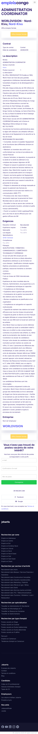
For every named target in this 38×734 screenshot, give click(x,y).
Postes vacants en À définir (10, 632)
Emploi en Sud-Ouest (8, 559)
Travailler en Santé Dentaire (10, 614)
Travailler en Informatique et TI (11, 609)
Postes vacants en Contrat (10, 624)
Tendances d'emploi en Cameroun (12, 641)
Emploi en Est (6, 543)
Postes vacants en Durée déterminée (13, 630)
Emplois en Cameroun (8, 639)
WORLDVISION (13, 426)
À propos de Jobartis (8, 668)
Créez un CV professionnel (10, 684)
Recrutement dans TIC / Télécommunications (16, 593)
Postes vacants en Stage (9, 622)
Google (20, 501)
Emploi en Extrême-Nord (9, 546)
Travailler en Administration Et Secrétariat (15, 606)
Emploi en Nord (6, 551)
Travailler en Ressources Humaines (12, 611)
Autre (4, 67)
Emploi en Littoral (7, 548)
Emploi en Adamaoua (8, 538)
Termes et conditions (8, 673)
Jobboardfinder (6, 708)
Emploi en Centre (7, 541)
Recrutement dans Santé (9, 587)
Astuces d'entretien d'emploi (10, 687)
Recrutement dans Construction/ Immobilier (15, 577)
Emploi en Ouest (6, 561)
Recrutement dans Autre (9, 569)
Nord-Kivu (16, 24)
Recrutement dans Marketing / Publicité (14, 582)
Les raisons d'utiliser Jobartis (11, 697)
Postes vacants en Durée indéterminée (14, 627)
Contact (4, 671)
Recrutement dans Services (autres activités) (16, 590)
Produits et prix (6, 700)
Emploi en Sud (6, 556)
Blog (2, 676)
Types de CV (5, 689)
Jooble (3, 711)
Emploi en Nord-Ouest (8, 553)
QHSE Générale (8, 238)
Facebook (20, 497)
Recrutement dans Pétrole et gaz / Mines (15, 585)
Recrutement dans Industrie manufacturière (15, 580)
